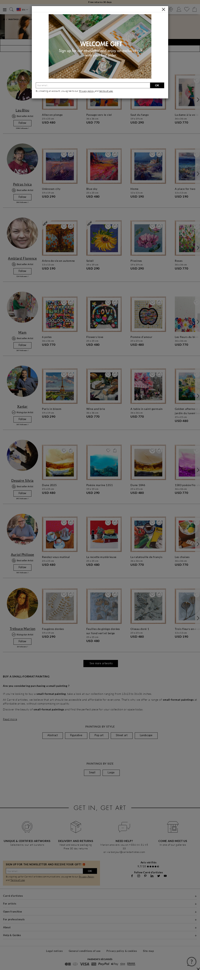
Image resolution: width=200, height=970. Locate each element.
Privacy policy (87, 90)
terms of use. (106, 90)
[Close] (163, 9)
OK (157, 85)
